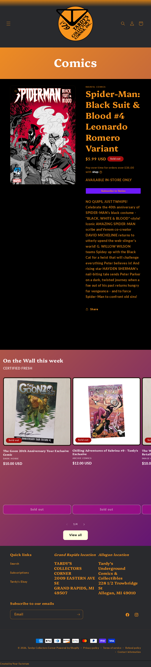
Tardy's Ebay (18, 581)
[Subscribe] (78, 614)
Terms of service (112, 648)
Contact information (129, 652)
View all (75, 535)
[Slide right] (84, 524)
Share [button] (94, 309)
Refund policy (133, 648)
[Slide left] (67, 524)
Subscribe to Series (113, 190)
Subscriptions (19, 572)
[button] (8, 23)
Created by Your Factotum (14, 663)
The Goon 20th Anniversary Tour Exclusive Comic (36, 452)
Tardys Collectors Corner (42, 648)
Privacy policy (91, 648)
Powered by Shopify (68, 648)
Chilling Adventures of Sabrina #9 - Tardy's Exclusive (105, 452)
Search (14, 563)
